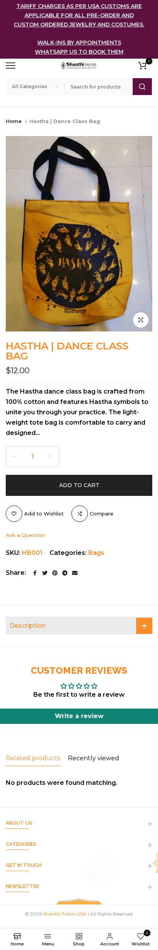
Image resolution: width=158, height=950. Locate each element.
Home (14, 121)
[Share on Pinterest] (55, 573)
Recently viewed (93, 758)
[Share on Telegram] (65, 573)
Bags (96, 552)
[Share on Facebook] (35, 573)
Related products (33, 758)
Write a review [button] (79, 716)
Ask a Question (25, 535)
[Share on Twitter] (45, 573)
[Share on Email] (75, 573)
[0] (142, 65)
